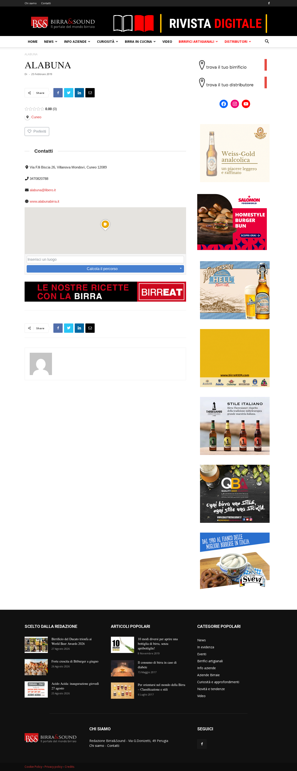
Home (33, 41)
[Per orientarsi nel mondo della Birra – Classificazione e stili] (122, 690)
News (49, 41)
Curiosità (105, 41)
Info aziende (75, 41)
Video (167, 41)
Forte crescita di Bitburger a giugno (75, 661)
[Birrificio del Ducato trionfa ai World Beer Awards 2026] (36, 645)
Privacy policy (53, 767)
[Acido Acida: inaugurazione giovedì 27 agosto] (36, 689)
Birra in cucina (138, 41)
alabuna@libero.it (43, 190)
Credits (69, 767)
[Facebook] (268, 3)
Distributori (236, 41)
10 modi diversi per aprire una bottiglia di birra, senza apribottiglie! (158, 643)
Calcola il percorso (102, 269)
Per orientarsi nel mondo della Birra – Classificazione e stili (161, 687)
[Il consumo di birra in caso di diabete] (122, 668)
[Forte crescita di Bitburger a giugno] (36, 667)
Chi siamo (31, 3)
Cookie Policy (33, 767)
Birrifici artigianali (196, 41)
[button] (266, 42)
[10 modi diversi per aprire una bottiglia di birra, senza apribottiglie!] (122, 645)
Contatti (46, 3)
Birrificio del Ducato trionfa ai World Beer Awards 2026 (72, 641)
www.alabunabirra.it (44, 201)
